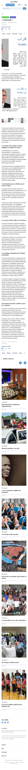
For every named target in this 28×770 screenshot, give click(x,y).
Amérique (8, 33)
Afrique (3, 33)
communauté (14, 33)
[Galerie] (14, 97)
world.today (13, 17)
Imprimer (3, 24)
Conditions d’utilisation (19, 762)
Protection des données (9, 762)
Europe (20, 33)
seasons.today (5, 17)
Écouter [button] (8, 69)
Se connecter (10, 4)
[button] (4, 402)
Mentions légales (14, 763)
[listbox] (20, 5)
